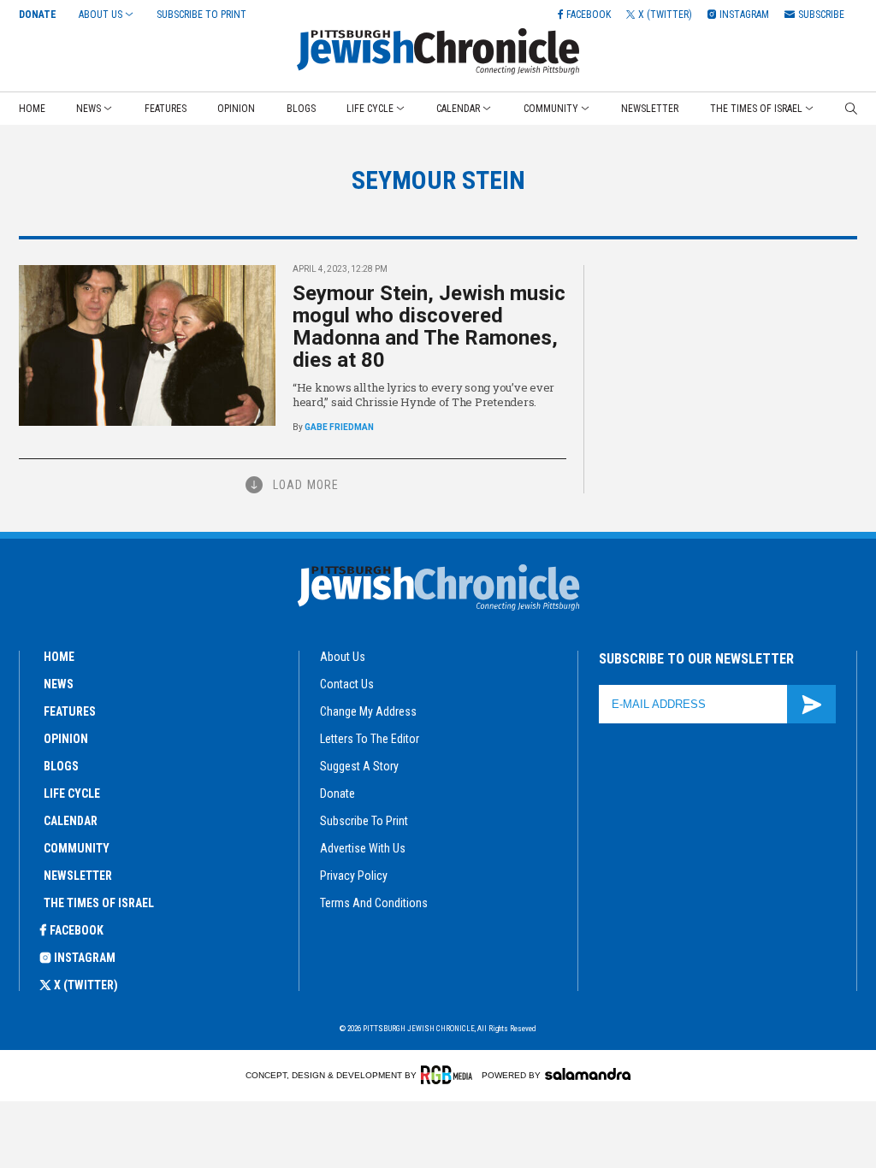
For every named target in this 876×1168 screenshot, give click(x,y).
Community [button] (551, 109)
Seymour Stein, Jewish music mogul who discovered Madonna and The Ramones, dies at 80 (429, 326)
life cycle (72, 793)
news (59, 684)
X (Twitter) (86, 985)
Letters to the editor (369, 739)
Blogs (301, 109)
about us (342, 657)
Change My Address (368, 711)
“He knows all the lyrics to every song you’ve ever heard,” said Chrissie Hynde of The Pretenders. (423, 395)
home (59, 657)
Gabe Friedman (339, 427)
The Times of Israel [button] (756, 109)
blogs (61, 766)
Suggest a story (359, 766)
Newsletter (649, 109)
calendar (71, 821)
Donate (37, 15)
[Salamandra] (587, 1074)
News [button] (88, 109)
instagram (84, 957)
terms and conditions (374, 903)
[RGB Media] (449, 1074)
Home (32, 109)
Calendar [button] (458, 109)
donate (337, 793)
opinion (66, 739)
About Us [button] (100, 15)
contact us (347, 684)
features (70, 711)
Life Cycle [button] (370, 109)
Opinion (236, 109)
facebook (77, 930)
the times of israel (99, 903)
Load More (306, 485)
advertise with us (362, 848)
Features (165, 109)
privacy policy (354, 875)
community (77, 848)
